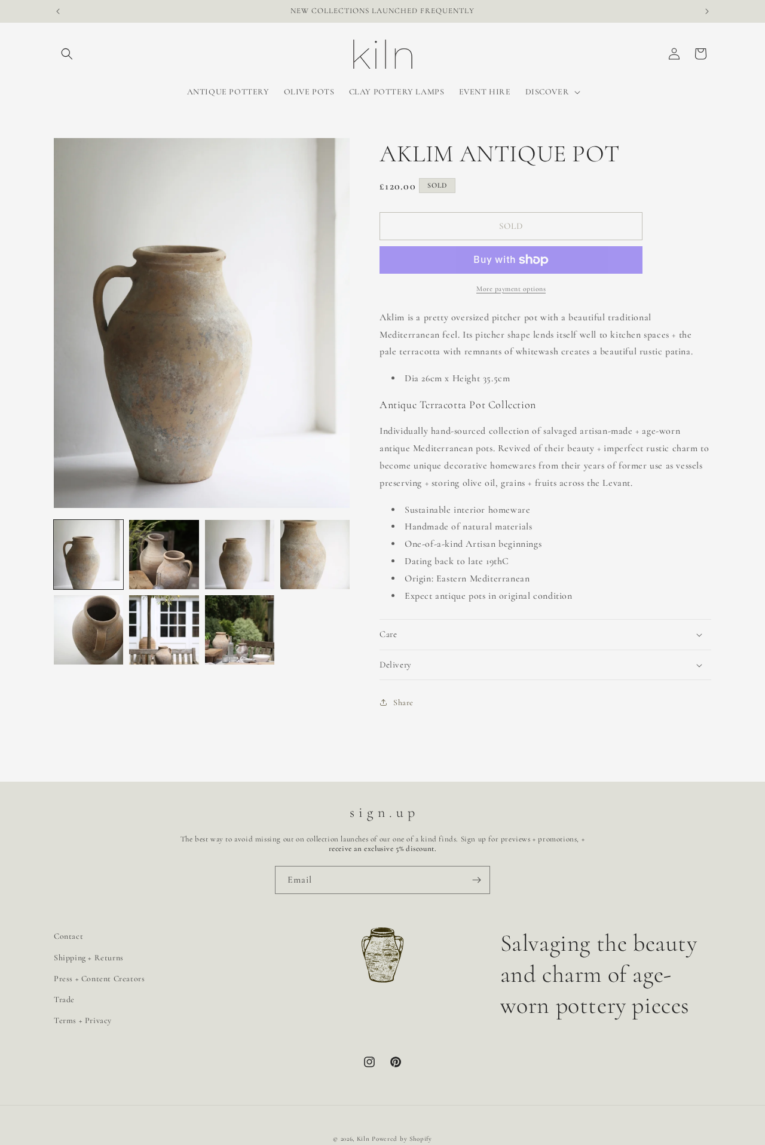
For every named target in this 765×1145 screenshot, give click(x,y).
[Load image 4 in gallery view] (315, 554)
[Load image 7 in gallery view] (239, 630)
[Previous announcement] (58, 11)
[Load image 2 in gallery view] (163, 554)
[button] (67, 54)
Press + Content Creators (99, 978)
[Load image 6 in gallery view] (163, 630)
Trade (64, 999)
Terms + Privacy (83, 1020)
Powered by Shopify (402, 1139)
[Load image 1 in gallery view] (88, 554)
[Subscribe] (476, 880)
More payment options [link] (511, 288)
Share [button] (403, 702)
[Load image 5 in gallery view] (88, 630)
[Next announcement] (707, 11)
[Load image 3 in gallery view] (239, 554)
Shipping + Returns (89, 958)
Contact (68, 936)
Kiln (363, 1139)
